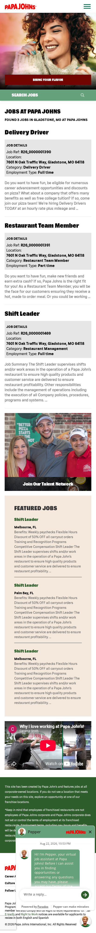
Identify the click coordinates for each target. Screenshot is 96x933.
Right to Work (29, 914)
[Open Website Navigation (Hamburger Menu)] (86, 12)
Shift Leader (26, 519)
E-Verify (10, 914)
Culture (10, 883)
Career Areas (13, 876)
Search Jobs (25, 95)
